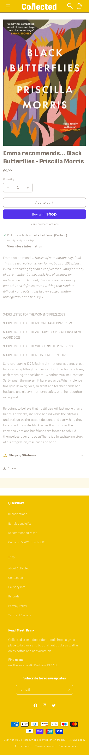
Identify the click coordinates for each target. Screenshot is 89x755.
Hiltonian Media (54, 739)
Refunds (13, 596)
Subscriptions (17, 514)
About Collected (18, 568)
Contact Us (15, 577)
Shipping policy (68, 746)
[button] (8, 6)
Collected (24, 739)
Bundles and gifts (19, 523)
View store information (24, 246)
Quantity (8, 179)
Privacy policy (23, 746)
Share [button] (12, 468)
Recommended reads (22, 533)
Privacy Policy (17, 606)
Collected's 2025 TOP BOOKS (27, 542)
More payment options (44, 224)
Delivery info (16, 587)
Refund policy (77, 740)
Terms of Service (19, 615)
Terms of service (45, 746)
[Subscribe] (68, 690)
